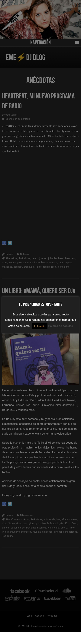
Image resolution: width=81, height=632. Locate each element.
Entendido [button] (39, 326)
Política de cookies (60, 326)
